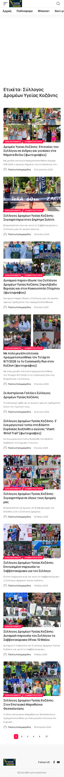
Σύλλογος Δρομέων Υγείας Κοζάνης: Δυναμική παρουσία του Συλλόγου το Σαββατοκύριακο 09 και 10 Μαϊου (29, 635)
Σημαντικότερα (33, 141)
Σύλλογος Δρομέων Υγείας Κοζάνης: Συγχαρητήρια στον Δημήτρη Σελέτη (28, 218)
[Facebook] (54, 762)
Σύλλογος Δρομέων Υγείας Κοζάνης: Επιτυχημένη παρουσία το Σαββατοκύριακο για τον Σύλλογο (28, 567)
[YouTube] (58, 762)
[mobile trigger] (6, 3)
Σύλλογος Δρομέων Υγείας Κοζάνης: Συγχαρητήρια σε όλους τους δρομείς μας (29, 498)
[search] (58, 3)
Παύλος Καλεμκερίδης (19, 169)
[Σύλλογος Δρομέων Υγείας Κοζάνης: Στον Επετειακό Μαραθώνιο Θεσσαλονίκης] (32, 678)
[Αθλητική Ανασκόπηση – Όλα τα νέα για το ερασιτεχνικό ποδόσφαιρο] (9, 762)
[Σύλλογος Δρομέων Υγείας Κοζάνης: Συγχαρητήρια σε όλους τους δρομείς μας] (32, 472)
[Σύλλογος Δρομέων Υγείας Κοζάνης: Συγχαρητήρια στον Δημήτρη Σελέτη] (32, 194)
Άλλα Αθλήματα (13, 141)
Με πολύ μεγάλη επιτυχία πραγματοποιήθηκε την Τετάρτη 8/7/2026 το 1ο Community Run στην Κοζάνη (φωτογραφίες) (28, 359)
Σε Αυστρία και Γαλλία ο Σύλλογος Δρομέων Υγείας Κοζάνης (27, 395)
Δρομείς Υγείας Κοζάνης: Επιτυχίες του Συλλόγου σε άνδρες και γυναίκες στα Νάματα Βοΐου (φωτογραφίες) (31, 151)
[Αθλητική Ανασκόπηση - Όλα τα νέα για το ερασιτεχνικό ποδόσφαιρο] (15, 3)
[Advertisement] (32, 48)
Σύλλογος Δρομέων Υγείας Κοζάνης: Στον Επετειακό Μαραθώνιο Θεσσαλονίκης (28, 704)
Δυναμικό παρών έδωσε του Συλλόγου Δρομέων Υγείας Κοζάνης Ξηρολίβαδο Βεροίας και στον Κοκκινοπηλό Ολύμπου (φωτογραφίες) (31, 286)
